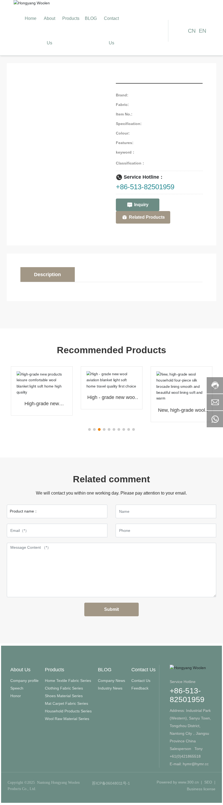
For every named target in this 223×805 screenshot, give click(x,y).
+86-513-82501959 (145, 187)
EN (202, 31)
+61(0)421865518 (186, 756)
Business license (201, 789)
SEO (208, 782)
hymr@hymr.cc (196, 764)
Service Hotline (183, 681)
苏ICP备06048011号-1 (111, 783)
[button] (89, 429)
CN (192, 31)
